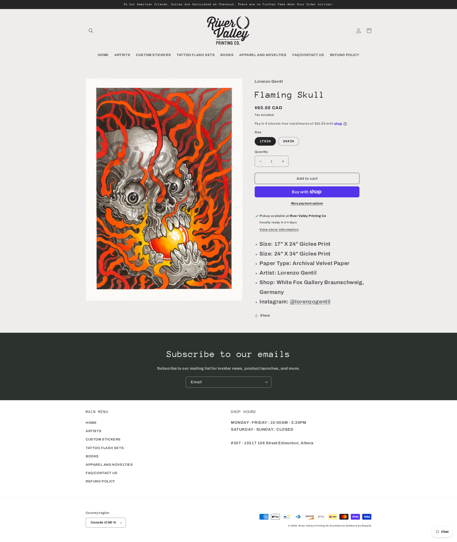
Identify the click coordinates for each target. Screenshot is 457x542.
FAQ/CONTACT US (101, 473)
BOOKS (92, 456)
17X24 (265, 141)
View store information (278, 229)
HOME (91, 422)
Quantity (261, 151)
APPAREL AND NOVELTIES (109, 464)
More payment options (307, 203)
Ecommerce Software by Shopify (350, 525)
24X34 (288, 141)
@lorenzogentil (310, 302)
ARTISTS (93, 431)
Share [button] (265, 315)
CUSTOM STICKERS (103, 439)
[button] (91, 31)
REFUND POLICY (100, 481)
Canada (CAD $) (103, 522)
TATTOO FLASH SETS (105, 448)
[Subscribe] (266, 382)
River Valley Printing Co (313, 525)
